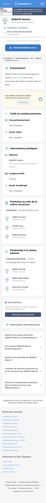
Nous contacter (12, 488)
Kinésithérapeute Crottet (10, 444)
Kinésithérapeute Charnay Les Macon (14, 440)
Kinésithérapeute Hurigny (10, 450)
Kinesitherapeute (21, 58)
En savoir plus (27, 13)
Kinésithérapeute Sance (10, 427)
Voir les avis (23, 102)
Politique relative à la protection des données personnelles (22, 485)
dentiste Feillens (7, 462)
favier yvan (18, 78)
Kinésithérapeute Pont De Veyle (12, 447)
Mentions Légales (11, 482)
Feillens (38, 58)
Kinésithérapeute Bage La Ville (12, 434)
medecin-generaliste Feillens (11, 465)
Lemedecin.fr (8, 58)
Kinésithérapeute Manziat (10, 430)
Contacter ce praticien (17, 28)
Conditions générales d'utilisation (29, 482)
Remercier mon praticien (23, 315)
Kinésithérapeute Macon (10, 423)
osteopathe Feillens (8, 468)
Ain (32, 58)
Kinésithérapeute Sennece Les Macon (14, 437)
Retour (6, 4)
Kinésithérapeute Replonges (11, 420)
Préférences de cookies (25, 488)
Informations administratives (25, 324)
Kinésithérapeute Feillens (23, 22)
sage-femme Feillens (9, 472)
